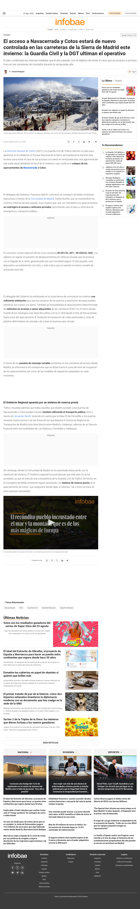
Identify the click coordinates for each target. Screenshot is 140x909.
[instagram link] (22, 867)
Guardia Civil (33, 608)
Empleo (70, 862)
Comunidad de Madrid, (42, 198)
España (73, 13)
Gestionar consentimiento (124, 865)
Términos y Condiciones (124, 858)
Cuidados (63, 29)
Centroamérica (98, 13)
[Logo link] (70, 21)
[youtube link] (12, 872)
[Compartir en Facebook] (74, 142)
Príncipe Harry (72, 29)
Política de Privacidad (124, 862)
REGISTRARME (115, 13)
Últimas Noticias (44, 887)
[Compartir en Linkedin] (84, 142)
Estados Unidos (52, 13)
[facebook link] (12, 867)
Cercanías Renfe (22, 416)
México (81, 13)
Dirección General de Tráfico (21, 151)
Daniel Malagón (18, 72)
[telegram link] (17, 872)
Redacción (70, 858)
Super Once (90, 29)
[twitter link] (17, 867)
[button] (4, 13)
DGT (21, 608)
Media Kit (97, 876)
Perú (88, 13)
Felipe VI (82, 29)
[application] (50, 522)
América (44, 858)
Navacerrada (10, 608)
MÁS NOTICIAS (50, 742)
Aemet (56, 29)
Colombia (64, 13)
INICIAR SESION (130, 13)
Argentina (40, 13)
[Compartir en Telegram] (89, 142)
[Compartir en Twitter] (79, 142)
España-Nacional (49, 608)
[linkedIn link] (22, 872)
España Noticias (66, 608)
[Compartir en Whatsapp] (69, 142)
